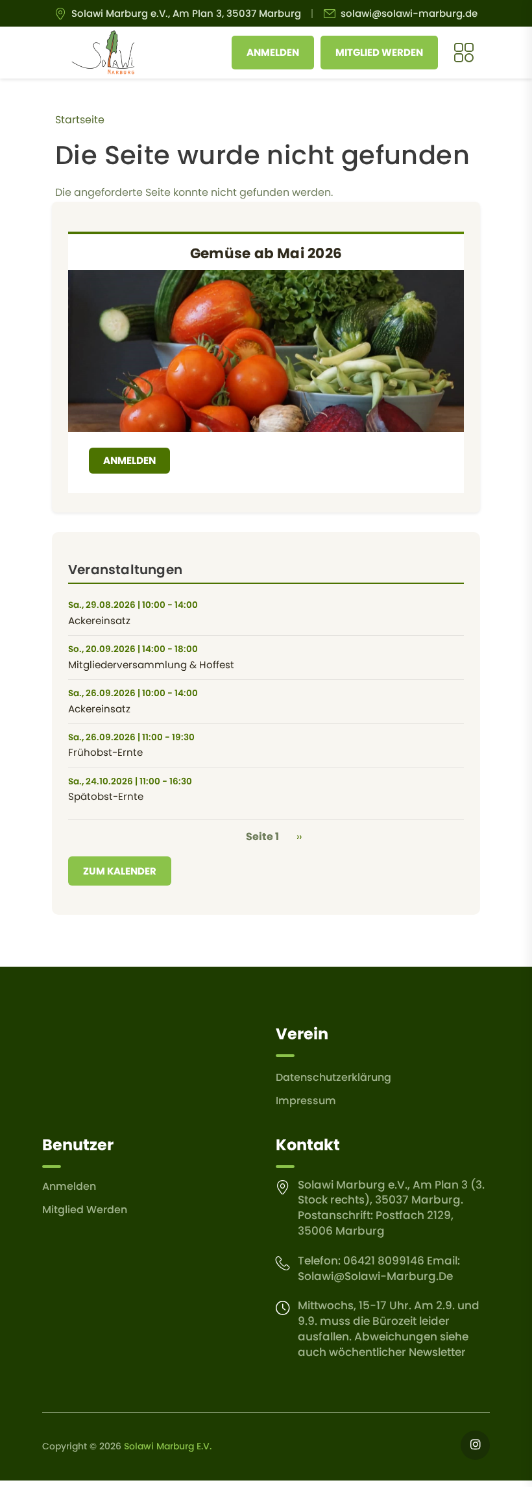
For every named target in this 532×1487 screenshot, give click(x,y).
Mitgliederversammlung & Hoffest (151, 664)
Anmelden (273, 52)
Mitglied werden (379, 52)
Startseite (79, 119)
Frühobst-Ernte (105, 752)
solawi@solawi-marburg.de (409, 13)
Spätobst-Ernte (105, 796)
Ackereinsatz (99, 620)
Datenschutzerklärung (333, 1077)
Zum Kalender (119, 871)
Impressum (306, 1100)
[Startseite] (103, 53)
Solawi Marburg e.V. (168, 1446)
